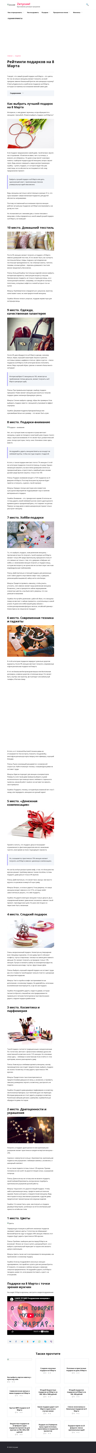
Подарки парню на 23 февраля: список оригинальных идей (76, 1428)
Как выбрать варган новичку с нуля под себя (19, 1378)
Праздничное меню (60, 12)
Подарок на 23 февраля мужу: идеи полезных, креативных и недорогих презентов (48, 1428)
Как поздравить (33, 12)
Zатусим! (23, 4)
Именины (76, 12)
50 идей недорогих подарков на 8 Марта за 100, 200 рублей (76, 1392)
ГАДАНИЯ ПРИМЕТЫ (15, 18)
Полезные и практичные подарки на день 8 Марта (76, 1369)
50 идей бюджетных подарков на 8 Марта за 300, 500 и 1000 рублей (48, 1392)
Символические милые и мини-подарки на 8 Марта (19, 1392)
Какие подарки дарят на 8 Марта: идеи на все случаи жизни (48, 1409)
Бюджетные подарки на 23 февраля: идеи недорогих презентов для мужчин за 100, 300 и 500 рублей (19, 1428)
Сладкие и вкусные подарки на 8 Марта (48, 1369)
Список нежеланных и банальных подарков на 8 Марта (76, 1409)
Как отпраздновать (15, 12)
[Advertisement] (48, 40)
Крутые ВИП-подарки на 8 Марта (19, 1409)
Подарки (45, 12)
